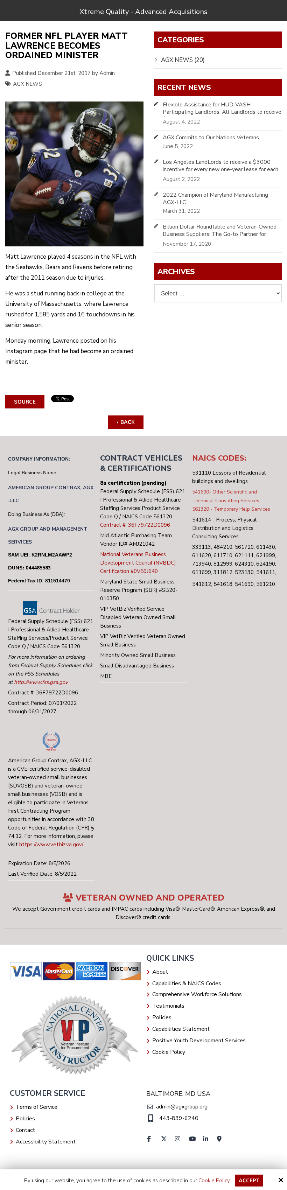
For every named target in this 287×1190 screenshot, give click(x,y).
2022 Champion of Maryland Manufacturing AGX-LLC (215, 198)
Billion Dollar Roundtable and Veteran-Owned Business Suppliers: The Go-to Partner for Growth (219, 234)
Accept (249, 1180)
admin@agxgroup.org (182, 1107)
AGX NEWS (27, 84)
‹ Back (126, 422)
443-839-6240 (178, 1118)
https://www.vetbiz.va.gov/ (51, 844)
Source (25, 401)
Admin (107, 73)
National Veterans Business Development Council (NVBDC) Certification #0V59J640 (138, 563)
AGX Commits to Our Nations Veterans (211, 137)
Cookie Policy (214, 1180)
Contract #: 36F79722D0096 (135, 525)
